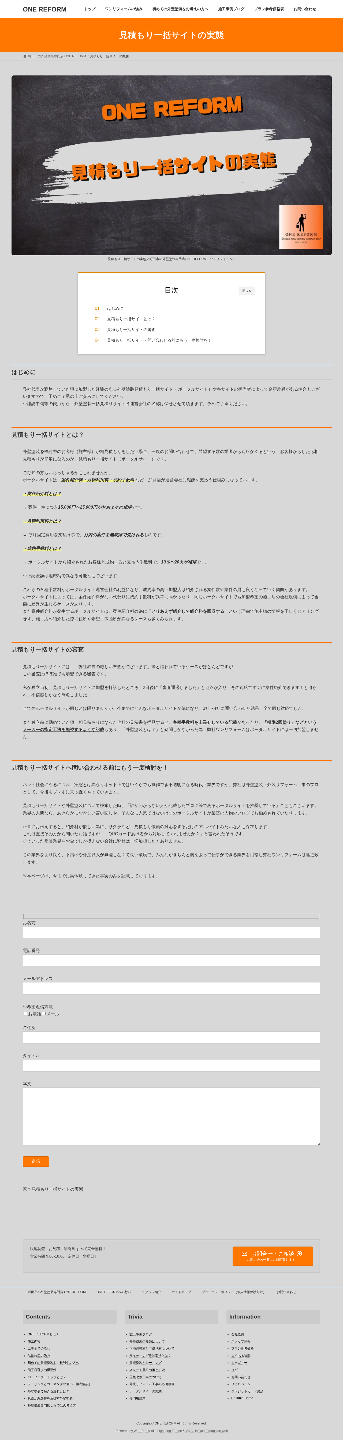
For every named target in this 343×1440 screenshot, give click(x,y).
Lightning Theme (169, 1431)
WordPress (142, 1431)
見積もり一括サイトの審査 (131, 329)
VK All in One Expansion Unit (207, 1431)
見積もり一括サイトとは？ (131, 319)
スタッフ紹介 (151, 1292)
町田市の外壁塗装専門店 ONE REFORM (57, 1292)
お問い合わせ (286, 1292)
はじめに (115, 308)
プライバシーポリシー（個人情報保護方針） (234, 1292)
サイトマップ (181, 1292)
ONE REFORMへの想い (113, 1292)
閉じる (247, 290)
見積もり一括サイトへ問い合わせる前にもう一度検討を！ (159, 340)
